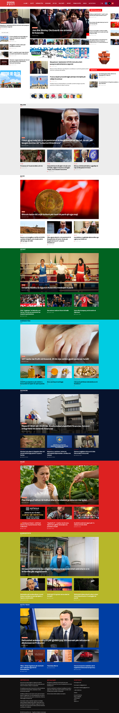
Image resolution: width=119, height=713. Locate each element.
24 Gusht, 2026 (93, 35)
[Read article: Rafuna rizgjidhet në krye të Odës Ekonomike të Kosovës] (86, 441)
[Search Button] (102, 3)
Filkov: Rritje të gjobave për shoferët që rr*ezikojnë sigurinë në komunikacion (32, 667)
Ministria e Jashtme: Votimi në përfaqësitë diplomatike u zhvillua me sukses (59, 453)
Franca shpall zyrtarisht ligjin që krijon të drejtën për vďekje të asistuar (18, 38)
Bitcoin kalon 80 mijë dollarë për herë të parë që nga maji (50, 214)
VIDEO (85, 3)
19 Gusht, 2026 (13, 41)
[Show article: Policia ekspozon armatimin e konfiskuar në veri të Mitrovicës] (77, 42)
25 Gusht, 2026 (93, 17)
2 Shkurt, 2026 (51, 528)
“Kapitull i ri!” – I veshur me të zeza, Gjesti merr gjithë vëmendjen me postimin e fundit (58, 524)
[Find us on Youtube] (112, 3)
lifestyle (24, 497)
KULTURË (61, 3)
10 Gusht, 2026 (24, 385)
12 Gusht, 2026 (13, 64)
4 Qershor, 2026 (78, 455)
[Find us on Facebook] (106, 3)
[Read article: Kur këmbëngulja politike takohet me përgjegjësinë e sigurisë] (93, 76)
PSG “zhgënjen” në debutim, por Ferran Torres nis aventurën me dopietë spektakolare (30, 312)
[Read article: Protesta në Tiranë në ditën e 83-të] (32, 156)
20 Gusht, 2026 (78, 169)
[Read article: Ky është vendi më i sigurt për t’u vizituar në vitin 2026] (86, 513)
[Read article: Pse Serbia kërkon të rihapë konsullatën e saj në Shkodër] (93, 84)
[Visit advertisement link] (59, 53)
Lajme (21, 163)
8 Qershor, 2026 (24, 457)
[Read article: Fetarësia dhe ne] (59, 656)
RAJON (75, 163)
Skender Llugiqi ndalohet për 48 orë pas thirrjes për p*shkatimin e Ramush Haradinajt (19, 61)
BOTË (32, 3)
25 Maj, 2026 (23, 528)
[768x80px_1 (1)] (56, 95)
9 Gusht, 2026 (77, 385)
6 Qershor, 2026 (51, 457)
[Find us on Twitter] (109, 3)
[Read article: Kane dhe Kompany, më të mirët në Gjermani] (86, 300)
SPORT (69, 3)
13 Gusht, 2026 (13, 55)
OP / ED (55, 3)
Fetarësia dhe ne (52, 666)
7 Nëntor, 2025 (78, 526)
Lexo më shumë (6, 32)
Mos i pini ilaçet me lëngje (55, 382)
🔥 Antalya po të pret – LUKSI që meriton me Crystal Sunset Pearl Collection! (30, 524)
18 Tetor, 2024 (78, 669)
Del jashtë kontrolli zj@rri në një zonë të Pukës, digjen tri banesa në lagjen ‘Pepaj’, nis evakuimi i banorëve (58, 167)
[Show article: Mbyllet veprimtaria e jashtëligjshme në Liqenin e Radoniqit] (51, 42)
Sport (22, 308)
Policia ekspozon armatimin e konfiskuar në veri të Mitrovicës (48, 31)
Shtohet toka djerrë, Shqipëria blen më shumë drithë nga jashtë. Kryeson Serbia (32, 453)
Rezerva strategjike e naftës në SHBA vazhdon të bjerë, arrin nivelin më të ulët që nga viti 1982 (98, 32)
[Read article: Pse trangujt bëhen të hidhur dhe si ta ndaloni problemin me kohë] (59, 485)
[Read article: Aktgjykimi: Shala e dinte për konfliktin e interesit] (4, 47)
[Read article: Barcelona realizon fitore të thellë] (59, 300)
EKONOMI (47, 3)
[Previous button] (87, 37)
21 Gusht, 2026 (4, 28)
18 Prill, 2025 (25, 645)
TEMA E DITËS (77, 3)
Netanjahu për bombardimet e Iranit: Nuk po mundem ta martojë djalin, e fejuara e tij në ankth (31, 596)
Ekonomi (24, 423)
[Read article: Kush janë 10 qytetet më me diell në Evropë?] (59, 584)
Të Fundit (3, 22)
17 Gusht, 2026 (25, 361)
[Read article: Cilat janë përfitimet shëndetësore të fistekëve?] (86, 372)
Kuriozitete (50, 592)
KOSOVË (34, 27)
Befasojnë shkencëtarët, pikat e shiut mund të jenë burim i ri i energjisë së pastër (86, 596)
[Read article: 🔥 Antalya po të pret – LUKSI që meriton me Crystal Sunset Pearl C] (32, 513)
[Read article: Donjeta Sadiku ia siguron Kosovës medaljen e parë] (59, 272)
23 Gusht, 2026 (78, 241)
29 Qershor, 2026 (26, 431)
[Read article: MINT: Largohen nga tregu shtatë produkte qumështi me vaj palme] (4, 55)
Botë (23, 137)
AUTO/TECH (92, 3)
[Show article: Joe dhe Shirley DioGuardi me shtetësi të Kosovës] (34, 42)
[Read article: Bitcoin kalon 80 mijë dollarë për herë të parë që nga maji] (115, 25)
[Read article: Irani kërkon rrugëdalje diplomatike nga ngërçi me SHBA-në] (86, 227)
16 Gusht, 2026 (13, 48)
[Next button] (87, 34)
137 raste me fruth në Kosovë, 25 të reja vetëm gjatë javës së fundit (55, 359)
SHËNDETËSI (39, 3)
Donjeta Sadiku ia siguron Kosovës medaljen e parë (47, 287)
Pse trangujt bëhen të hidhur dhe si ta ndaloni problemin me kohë (54, 500)
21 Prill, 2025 (50, 598)
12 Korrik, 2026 (25, 502)
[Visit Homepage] (11, 3)
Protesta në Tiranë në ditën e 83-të (31, 166)
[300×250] (10, 79)
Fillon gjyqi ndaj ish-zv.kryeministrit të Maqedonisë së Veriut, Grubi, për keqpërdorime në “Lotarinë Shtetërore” (98, 41)
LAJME (25, 3)
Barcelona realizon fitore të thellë (58, 310)
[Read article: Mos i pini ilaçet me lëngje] (59, 372)
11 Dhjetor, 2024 (51, 667)
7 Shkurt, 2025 (24, 671)
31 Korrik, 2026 (102, 85)
